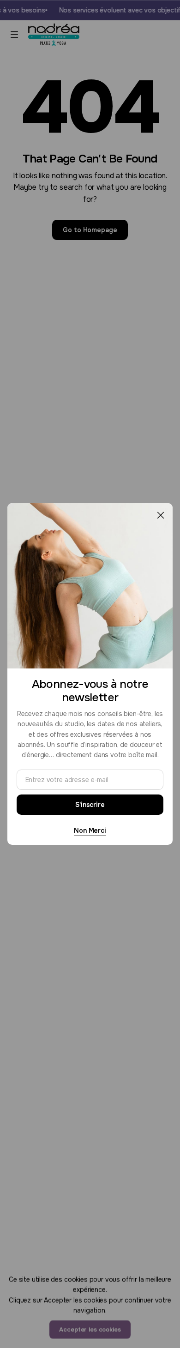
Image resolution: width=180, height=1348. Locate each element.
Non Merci (90, 830)
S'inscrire (90, 804)
